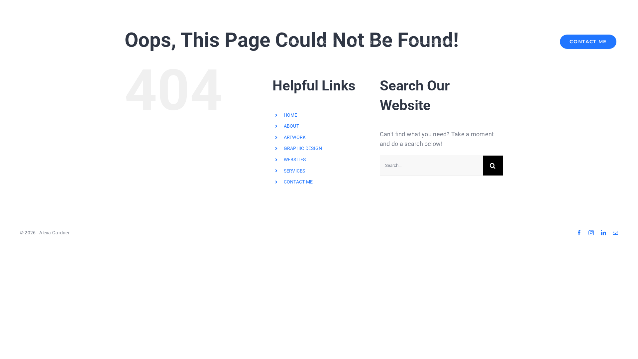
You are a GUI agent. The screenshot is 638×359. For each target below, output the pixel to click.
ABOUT (291, 126)
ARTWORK (295, 137)
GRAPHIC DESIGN (303, 148)
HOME (290, 115)
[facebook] (579, 232)
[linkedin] (603, 232)
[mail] (615, 232)
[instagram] (591, 232)
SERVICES (294, 171)
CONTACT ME (298, 181)
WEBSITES (295, 159)
